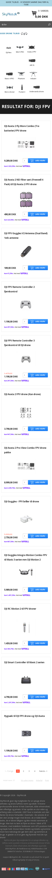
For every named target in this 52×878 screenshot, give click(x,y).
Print (47, 780)
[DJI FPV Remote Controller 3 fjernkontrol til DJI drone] (26, 358)
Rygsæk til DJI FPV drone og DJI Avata (24, 716)
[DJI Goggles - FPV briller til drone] (26, 519)
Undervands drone (36, 91)
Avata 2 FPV (31, 52)
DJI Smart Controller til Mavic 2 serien (24, 662)
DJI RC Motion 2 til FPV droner (20, 608)
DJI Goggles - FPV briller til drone (21, 501)
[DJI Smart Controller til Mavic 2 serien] (26, 679)
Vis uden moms (27, 780)
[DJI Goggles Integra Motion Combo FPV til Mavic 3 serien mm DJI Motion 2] (26, 572)
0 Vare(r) (43, 10)
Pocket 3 (22, 92)
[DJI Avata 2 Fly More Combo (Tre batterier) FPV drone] (26, 144)
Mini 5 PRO (20, 52)
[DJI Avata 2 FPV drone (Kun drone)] (26, 412)
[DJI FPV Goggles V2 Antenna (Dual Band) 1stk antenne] (26, 251)
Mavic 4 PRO (9, 78)
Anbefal (39, 780)
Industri (33, 78)
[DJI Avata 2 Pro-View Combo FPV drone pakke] (26, 466)
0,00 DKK (41, 16)
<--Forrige (9, 771)
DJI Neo (8, 52)
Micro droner (10, 92)
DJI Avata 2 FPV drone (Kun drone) (22, 394)
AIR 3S (32, 65)
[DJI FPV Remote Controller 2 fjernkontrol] (26, 304)
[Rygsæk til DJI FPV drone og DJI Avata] (26, 733)
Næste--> (43, 771)
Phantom (21, 78)
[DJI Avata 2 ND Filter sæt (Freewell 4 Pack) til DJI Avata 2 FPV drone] (26, 199)
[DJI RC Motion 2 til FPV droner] (26, 627)
